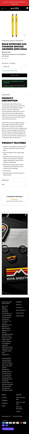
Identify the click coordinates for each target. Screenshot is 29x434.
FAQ (3, 184)
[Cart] (26, 8)
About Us (18, 304)
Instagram (5, 400)
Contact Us (19, 307)
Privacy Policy (20, 313)
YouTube (4, 397)
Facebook (4, 403)
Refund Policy (20, 316)
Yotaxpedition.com (7, 379)
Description (6, 94)
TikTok (3, 406)
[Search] (5, 8)
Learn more (14, 4)
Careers (18, 411)
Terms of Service (20, 310)
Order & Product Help (20, 398)
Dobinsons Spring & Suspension (12, 40)
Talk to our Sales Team (20, 403)
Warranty (5, 180)
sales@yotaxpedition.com (8, 86)
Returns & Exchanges (19, 407)
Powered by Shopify (17, 416)
